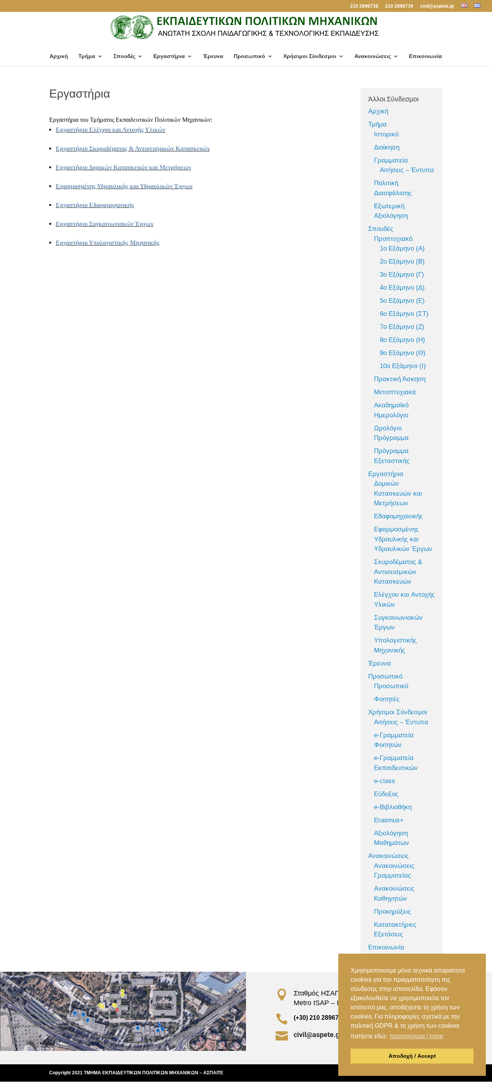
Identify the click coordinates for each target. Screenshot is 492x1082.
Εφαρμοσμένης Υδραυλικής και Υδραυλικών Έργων (124, 186)
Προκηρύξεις (392, 911)
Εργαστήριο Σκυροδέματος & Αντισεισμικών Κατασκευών (133, 148)
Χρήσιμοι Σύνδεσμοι (309, 56)
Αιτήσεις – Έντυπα (407, 170)
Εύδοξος (386, 794)
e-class (384, 781)
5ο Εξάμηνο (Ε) (402, 300)
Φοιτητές (386, 699)
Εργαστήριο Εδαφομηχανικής (95, 205)
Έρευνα (213, 56)
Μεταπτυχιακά (395, 392)
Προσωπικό (249, 56)
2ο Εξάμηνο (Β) (402, 261)
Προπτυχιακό (393, 238)
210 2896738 (364, 6)
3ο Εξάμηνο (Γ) (402, 274)
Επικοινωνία (425, 56)
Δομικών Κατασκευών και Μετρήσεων (398, 493)
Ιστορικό (386, 134)
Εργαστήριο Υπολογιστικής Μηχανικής (108, 242)
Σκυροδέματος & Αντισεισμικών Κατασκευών (398, 571)
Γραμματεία (391, 160)
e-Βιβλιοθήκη (393, 807)
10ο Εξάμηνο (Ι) (403, 366)
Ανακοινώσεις (372, 56)
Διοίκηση (386, 147)
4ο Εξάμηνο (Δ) (402, 287)
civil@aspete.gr (437, 6)
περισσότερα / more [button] (416, 1036)
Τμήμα (86, 56)
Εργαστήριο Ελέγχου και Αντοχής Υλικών (110, 129)
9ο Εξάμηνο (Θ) (403, 353)
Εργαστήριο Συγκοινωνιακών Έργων (104, 224)
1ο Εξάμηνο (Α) (402, 248)
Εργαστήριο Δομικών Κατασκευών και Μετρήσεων (123, 167)
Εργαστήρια (169, 56)
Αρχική (59, 56)
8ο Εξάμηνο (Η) (402, 340)
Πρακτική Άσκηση (400, 379)
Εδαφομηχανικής (398, 516)
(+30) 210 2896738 (320, 1017)
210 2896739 (399, 6)
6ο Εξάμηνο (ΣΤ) (404, 313)
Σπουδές (124, 56)
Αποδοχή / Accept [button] (412, 1056)
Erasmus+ (389, 820)
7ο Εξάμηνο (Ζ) (402, 326)
